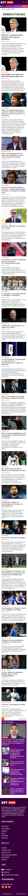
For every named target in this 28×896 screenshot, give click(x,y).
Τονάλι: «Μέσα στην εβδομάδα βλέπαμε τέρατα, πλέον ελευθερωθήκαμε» (12, 674)
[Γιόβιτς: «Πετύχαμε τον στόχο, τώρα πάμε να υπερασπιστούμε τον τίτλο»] (5, 789)
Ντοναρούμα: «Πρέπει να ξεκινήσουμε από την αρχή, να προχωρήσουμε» (12, 504)
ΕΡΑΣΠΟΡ (9, 6)
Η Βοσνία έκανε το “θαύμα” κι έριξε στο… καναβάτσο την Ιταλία (14, 609)
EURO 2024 (5, 826)
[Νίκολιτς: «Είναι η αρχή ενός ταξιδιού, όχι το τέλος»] (5, 762)
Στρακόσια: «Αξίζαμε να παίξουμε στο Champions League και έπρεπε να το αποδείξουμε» (17, 781)
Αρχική (3, 9)
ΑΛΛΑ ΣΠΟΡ (13, 748)
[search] (26, 2)
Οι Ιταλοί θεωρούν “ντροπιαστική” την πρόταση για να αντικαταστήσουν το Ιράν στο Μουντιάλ (14, 362)
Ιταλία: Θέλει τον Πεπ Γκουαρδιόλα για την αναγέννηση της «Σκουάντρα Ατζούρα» (14, 261)
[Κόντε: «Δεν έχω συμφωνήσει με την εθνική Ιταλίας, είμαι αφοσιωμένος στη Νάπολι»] (14, 423)
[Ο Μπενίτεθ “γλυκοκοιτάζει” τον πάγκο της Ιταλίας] (14, 315)
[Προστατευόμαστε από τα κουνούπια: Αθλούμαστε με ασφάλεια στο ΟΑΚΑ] (5, 770)
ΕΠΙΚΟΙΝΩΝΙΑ (5, 857)
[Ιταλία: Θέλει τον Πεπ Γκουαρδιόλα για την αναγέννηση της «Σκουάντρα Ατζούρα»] (14, 249)
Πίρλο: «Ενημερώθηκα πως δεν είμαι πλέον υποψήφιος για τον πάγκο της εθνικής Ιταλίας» (12, 155)
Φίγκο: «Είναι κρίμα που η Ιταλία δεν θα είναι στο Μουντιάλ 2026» (13, 397)
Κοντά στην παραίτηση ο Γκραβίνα (14, 538)
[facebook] (3, 887)
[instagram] (6, 887)
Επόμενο (16, 719)
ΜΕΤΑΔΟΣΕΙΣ (17, 6)
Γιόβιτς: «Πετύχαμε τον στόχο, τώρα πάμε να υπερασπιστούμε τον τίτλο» (17, 791)
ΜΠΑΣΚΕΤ (5, 737)
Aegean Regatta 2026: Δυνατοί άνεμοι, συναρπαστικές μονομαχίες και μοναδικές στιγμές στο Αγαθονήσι (17, 754)
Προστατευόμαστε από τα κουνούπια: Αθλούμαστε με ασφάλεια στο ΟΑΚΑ (17, 772)
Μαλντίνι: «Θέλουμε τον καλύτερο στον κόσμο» (13, 227)
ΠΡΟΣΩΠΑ (5, 838)
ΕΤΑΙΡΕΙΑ (4, 848)
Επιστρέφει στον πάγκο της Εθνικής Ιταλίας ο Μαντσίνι (13, 75)
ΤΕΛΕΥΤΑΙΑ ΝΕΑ (7, 722)
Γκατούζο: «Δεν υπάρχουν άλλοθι (13, 704)
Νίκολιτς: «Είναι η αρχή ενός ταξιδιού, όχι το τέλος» (17, 763)
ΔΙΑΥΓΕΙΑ (4, 859)
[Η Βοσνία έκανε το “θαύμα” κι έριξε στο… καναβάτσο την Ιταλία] (14, 598)
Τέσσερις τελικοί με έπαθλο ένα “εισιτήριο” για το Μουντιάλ (12, 641)
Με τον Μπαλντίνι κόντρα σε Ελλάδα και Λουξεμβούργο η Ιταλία (14, 469)
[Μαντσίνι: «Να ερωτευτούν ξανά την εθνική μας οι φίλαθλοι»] (14, 24)
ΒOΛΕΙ (3, 833)
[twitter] (9, 887)
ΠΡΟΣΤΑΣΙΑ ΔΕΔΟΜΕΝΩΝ (9, 855)
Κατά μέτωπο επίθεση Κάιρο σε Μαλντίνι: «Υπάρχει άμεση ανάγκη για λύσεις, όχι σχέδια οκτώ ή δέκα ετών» (13, 190)
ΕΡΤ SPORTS (7, 869)
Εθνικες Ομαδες (6, 32)
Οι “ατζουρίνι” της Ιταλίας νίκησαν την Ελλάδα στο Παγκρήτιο (14, 294)
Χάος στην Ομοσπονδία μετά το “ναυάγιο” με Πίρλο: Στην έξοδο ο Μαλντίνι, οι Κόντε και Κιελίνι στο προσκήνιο (13, 112)
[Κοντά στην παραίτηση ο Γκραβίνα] (14, 527)
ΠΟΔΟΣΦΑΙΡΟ (5, 72)
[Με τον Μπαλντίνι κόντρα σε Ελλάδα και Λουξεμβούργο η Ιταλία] (14, 458)
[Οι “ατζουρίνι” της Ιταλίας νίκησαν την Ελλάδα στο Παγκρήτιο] (14, 283)
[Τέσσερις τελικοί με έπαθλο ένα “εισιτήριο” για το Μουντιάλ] (14, 630)
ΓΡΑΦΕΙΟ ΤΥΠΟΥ (6, 850)
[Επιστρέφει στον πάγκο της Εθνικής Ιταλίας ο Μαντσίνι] (14, 64)
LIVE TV (3, 6)
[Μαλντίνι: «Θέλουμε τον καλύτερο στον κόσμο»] (14, 216)
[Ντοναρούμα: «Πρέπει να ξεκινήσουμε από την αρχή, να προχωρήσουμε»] (14, 492)
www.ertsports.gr (7, 893)
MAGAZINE (5, 836)
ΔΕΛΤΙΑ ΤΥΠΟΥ (6, 852)
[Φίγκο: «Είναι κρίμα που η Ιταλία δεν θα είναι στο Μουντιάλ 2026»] (14, 386)
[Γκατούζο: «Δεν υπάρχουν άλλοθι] (14, 694)
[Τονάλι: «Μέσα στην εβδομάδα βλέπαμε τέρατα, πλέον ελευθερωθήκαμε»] (14, 662)
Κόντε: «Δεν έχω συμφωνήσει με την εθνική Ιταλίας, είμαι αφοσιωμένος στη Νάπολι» (14, 435)
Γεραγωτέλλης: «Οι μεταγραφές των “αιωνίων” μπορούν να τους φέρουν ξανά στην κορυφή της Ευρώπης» (13, 742)
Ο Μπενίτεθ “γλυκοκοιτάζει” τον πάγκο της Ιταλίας (13, 326)
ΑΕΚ (11, 760)
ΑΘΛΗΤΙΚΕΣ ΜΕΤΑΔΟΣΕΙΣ (11, 875)
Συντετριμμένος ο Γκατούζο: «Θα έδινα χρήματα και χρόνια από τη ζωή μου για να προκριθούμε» (13, 573)
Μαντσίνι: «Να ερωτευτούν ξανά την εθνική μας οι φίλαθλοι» (12, 37)
